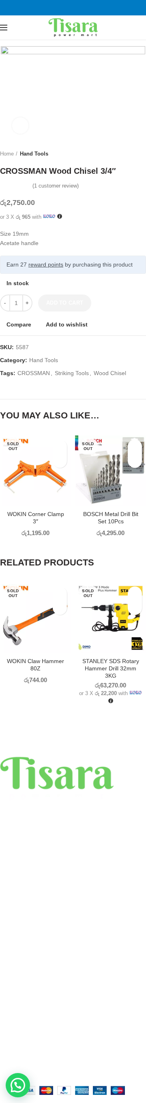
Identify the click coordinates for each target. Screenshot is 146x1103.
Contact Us (14, 1030)
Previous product (126, 154)
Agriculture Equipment (28, 950)
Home (7, 154)
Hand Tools (34, 154)
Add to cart (64, 303)
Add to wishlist (67, 324)
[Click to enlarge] (20, 125)
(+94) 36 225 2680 (45, 844)
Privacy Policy (17, 988)
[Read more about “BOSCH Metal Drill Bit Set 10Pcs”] (135, 461)
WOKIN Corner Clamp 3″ (35, 518)
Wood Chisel (110, 373)
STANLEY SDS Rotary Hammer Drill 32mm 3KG (110, 668)
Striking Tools (72, 373)
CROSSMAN (33, 373)
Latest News (16, 1044)
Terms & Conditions (25, 1016)
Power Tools (15, 895)
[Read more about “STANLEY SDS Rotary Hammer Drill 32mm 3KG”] (135, 608)
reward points (45, 264)
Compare (18, 324)
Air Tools (11, 923)
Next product (142, 154)
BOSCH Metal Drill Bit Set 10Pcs (110, 518)
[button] (18, 1085)
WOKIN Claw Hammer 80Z (35, 665)
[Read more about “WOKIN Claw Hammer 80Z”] (60, 608)
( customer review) (55, 186)
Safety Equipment (22, 936)
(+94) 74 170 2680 (45, 856)
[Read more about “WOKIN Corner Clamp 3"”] (60, 461)
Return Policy (17, 1002)
